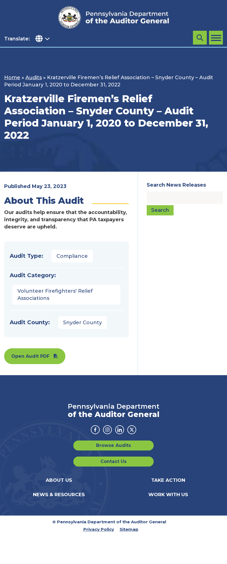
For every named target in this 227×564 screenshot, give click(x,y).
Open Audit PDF (30, 356)
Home (12, 77)
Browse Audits (113, 445)
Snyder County (82, 323)
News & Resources (59, 494)
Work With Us (168, 494)
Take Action (168, 480)
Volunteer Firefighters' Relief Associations (55, 294)
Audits (33, 77)
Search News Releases (176, 185)
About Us (59, 480)
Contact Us (113, 461)
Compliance (72, 256)
